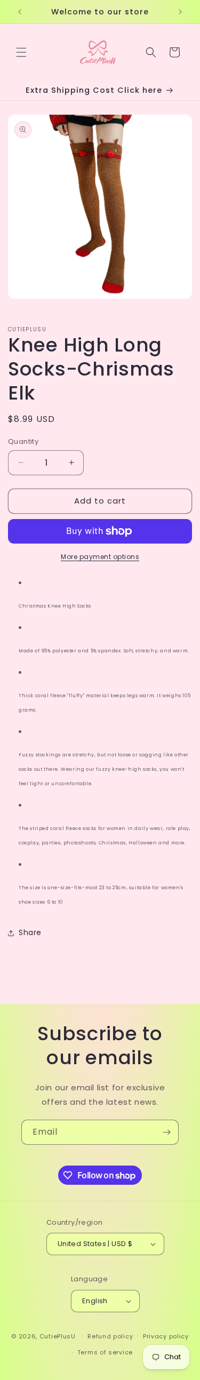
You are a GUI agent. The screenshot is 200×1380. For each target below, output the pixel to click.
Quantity (23, 441)
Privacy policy (166, 1336)
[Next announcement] (180, 11)
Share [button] (30, 932)
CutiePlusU (57, 1335)
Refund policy (110, 1336)
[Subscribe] (166, 1132)
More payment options (100, 556)
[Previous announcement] (19, 11)
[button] (21, 52)
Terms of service (105, 1352)
